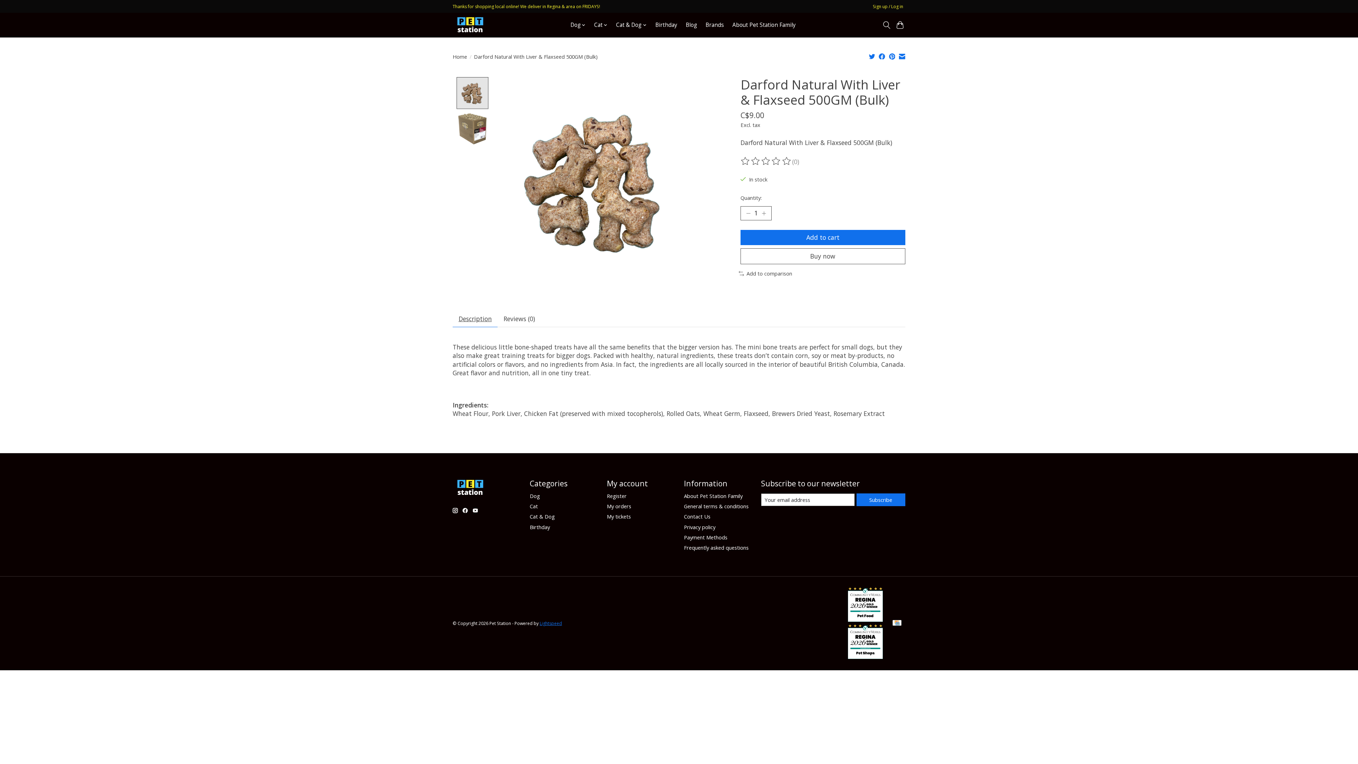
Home (460, 56)
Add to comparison (769, 273)
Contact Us (697, 516)
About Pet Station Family (764, 25)
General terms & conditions (716, 506)
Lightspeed (551, 623)
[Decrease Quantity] (748, 213)
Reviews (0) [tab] (519, 318)
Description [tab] (475, 318)
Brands (715, 25)
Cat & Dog (542, 516)
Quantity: (751, 197)
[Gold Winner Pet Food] (865, 619)
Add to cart (823, 237)
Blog (691, 25)
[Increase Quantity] (764, 213)
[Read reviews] (766, 161)
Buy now (822, 256)
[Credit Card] (897, 623)
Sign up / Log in (888, 7)
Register (617, 495)
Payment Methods (705, 537)
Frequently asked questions (716, 547)
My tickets (619, 516)
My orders (619, 506)
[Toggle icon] (886, 25)
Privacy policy (699, 527)
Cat (534, 506)
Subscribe (880, 499)
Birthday (666, 25)
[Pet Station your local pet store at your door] (470, 25)
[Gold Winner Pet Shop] (865, 656)
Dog (535, 495)
